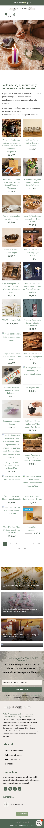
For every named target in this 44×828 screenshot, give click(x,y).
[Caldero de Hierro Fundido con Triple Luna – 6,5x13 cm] (32, 409)
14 (19, 548)
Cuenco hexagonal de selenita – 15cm (11, 217)
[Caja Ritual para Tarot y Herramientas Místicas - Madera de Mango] (11, 271)
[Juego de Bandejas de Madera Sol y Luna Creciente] (32, 204)
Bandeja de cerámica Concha (11, 422)
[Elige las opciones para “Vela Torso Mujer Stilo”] (9, 316)
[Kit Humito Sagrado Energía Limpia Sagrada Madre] (32, 167)
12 (33, 544)
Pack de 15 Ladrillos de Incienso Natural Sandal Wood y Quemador (11, 183)
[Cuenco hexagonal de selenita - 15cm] (11, 204)
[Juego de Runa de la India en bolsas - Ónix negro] (11, 341)
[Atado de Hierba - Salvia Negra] (11, 237)
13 (39, 544)
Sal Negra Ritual (32, 387)
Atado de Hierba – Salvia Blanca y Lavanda (32, 143)
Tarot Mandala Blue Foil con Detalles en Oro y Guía (11, 530)
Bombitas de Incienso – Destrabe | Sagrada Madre (32, 252)
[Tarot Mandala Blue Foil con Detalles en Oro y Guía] (11, 515)
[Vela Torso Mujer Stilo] (11, 308)
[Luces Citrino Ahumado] (32, 515)
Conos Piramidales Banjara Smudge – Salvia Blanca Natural (32, 457)
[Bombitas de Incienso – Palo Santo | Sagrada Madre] (32, 341)
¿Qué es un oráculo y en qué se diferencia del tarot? (21, 585)
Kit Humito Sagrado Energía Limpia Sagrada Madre (32, 182)
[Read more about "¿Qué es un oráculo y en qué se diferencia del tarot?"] (22, 578)
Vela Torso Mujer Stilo (11, 320)
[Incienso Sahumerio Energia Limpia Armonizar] (32, 308)
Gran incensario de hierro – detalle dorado (11, 497)
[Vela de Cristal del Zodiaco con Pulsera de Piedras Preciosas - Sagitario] (32, 271)
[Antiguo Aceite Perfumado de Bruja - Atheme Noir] (11, 446)
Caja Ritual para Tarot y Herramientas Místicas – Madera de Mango (11, 287)
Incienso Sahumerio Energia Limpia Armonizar (32, 323)
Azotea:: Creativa (28, 825)
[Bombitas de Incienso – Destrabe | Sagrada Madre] (32, 237)
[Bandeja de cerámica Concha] (11, 409)
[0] (5, 16)
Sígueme (8, 797)
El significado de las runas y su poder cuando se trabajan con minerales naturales (20, 610)
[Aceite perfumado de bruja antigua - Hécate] (32, 484)
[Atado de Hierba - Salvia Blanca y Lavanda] (32, 128)
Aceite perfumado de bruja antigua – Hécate (32, 497)
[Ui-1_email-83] (15, 789)
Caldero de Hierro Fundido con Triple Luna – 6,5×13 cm (32, 424)
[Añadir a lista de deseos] (14, 136)
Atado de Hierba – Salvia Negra (11, 251)
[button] (9, 136)
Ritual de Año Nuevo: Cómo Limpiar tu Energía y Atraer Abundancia (21, 635)
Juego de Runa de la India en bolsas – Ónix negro (11, 356)
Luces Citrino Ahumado (32, 528)
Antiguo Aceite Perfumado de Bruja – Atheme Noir (12, 465)
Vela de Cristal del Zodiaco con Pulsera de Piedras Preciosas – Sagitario (32, 287)
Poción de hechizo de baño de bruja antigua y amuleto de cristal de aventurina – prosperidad (11, 146)
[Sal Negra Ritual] (32, 375)
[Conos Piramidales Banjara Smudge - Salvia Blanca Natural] (32, 443)
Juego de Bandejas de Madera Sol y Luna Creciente (32, 219)
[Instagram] (10, 789)
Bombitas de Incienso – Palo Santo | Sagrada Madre (32, 356)
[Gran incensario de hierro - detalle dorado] (11, 484)
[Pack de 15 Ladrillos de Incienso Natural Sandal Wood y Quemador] (11, 167)
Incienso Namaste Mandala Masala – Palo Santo (11, 390)
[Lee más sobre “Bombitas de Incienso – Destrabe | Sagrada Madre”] (30, 246)
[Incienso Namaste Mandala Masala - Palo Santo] (11, 375)
